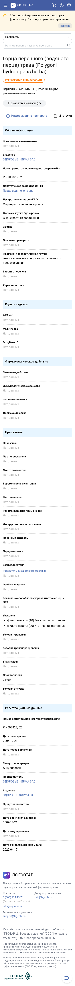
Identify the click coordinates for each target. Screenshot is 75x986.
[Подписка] (54, 5)
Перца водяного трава (18, 190)
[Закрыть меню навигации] (67, 978)
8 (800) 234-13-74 (13, 897)
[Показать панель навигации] (5, 5)
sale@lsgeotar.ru (43, 897)
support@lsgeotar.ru (14, 916)
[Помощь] (62, 5)
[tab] (26, 116)
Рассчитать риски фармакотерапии (24, 570)
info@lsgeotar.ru (12, 906)
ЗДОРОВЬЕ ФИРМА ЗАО (19, 159)
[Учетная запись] (69, 5)
